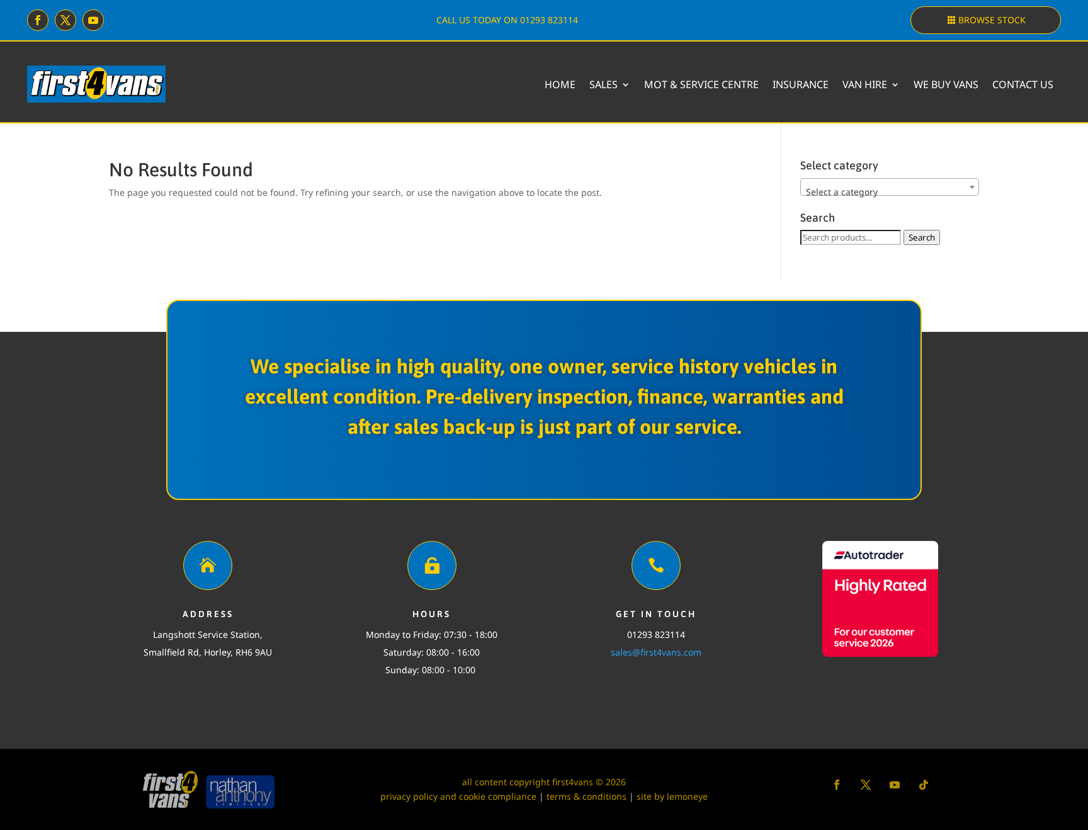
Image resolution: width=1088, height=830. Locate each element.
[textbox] (889, 192)
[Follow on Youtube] (93, 20)
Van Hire (864, 84)
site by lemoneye (672, 796)
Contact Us (1022, 84)
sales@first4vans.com (656, 652)
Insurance (801, 84)
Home (560, 84)
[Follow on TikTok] (924, 785)
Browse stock (992, 20)
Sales (603, 84)
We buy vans (946, 84)
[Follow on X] (65, 20)
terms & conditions (586, 796)
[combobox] (889, 187)
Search (922, 237)
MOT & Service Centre (701, 84)
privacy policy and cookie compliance (458, 796)
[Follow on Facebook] (37, 20)
